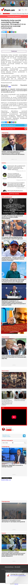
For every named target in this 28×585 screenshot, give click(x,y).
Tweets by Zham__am (6, 479)
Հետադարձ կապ (9, 566)
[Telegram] (2, 32)
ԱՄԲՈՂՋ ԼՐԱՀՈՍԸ (14, 193)
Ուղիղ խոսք (5, 132)
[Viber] (13, 32)
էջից (9, 86)
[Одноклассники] (8, 32)
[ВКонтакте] (6, 32)
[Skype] (4, 32)
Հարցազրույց (5, 446)
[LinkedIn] (12, 32)
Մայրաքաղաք (6, 501)
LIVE (3, 408)
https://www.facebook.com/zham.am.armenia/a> (18, 575)
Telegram (11, 125)
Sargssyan (16, 583)
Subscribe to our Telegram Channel (6, 435)
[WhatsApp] (15, 32)
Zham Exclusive (5, 370)
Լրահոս (4, 162)
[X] (10, 32)
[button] (3, 146)
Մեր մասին (17, 566)
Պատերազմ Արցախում (14, 16)
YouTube (11, 128)
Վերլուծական (5, 337)
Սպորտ (4, 533)
